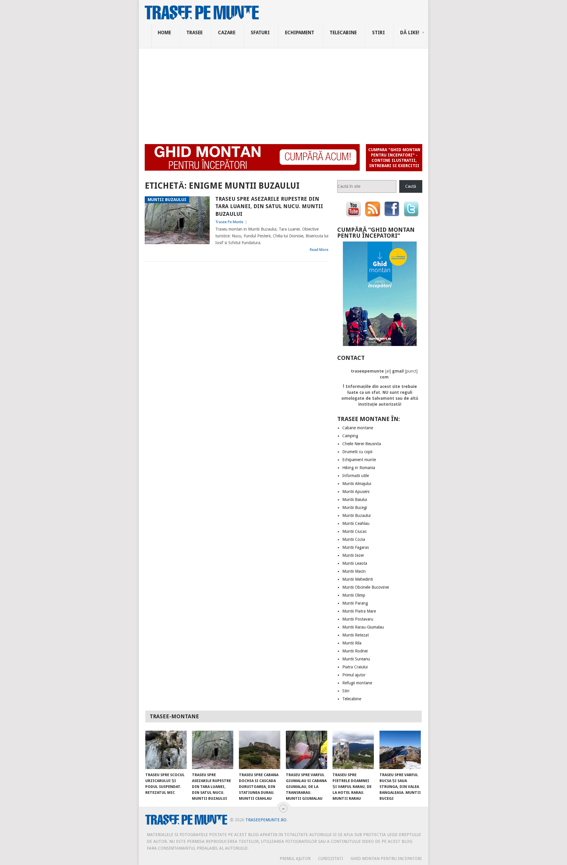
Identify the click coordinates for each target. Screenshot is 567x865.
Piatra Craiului (355, 667)
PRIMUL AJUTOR (295, 858)
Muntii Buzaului (356, 515)
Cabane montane (357, 427)
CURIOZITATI (330, 858)
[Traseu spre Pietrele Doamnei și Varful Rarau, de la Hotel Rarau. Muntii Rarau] (353, 750)
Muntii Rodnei (355, 651)
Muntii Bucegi (354, 507)
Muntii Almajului (356, 483)
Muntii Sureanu (356, 659)
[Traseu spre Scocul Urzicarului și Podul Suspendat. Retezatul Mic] (166, 750)
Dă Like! (409, 32)
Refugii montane (357, 682)
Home (164, 32)
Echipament (299, 32)
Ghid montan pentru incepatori (386, 858)
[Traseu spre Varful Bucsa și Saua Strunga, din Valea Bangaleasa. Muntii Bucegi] (400, 750)
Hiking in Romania (358, 467)
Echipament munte (359, 459)
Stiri (378, 32)
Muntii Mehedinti (357, 579)
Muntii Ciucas (354, 531)
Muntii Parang (355, 603)
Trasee (194, 32)
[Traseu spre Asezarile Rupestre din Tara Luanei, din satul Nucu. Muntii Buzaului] (212, 750)
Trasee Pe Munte (229, 222)
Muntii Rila (351, 643)
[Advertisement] (283, 92)
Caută (410, 186)
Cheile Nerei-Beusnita (361, 443)
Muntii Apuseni (355, 491)
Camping (350, 435)
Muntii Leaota (354, 563)
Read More (319, 249)
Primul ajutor (354, 675)
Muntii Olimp (353, 595)
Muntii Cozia (353, 539)
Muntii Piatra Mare (359, 611)
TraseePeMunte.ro (265, 819)
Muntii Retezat (355, 635)
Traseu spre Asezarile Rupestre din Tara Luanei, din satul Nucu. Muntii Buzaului (269, 206)
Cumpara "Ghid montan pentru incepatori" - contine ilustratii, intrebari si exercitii (394, 157)
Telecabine (343, 32)
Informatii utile (355, 475)
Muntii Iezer (353, 555)
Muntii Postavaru (357, 619)
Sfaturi (260, 32)
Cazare (226, 32)
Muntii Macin (354, 571)
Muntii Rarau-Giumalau (363, 627)
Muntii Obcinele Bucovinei (365, 587)
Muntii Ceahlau (355, 523)
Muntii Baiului (354, 499)
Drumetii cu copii (357, 451)
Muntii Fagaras (355, 547)
